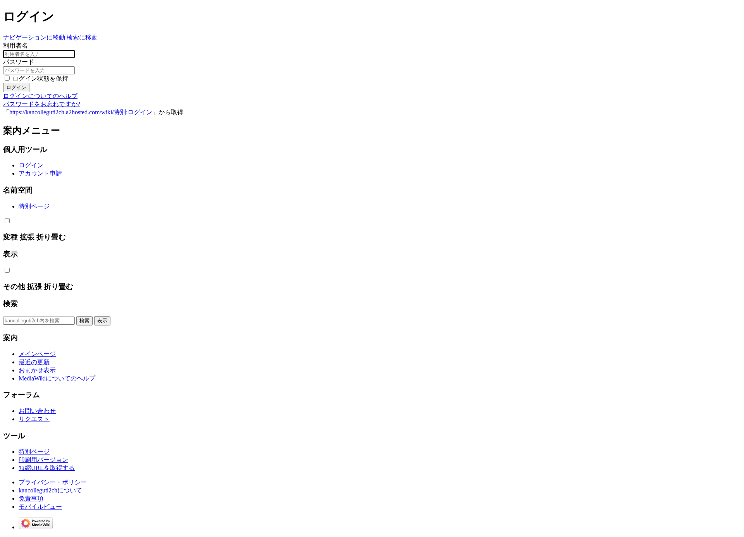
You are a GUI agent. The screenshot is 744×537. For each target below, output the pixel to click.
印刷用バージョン (43, 459)
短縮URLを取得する (47, 468)
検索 (10, 303)
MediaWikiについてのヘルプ (57, 378)
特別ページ (34, 206)
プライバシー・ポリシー (53, 482)
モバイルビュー (40, 506)
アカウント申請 (40, 173)
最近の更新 (34, 362)
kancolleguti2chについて (50, 490)
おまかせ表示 (37, 370)
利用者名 (15, 45)
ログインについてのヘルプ (40, 96)
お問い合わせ (37, 411)
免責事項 (31, 498)
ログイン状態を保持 (40, 78)
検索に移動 (82, 37)
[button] (7, 220)
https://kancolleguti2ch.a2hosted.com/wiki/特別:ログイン (80, 112)
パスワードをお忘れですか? (41, 104)
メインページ (37, 354)
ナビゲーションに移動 (34, 37)
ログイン (16, 87)
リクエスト (34, 419)
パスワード (18, 62)
